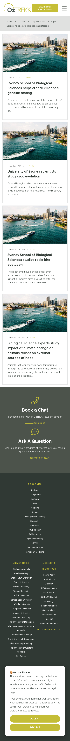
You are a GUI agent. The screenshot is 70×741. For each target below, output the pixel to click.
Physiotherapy (35, 530)
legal (53, 688)
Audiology (35, 490)
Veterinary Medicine (35, 552)
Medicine (35, 508)
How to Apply (49, 575)
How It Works (49, 579)
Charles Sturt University (21, 578)
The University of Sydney (21, 643)
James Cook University (21, 600)
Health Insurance (49, 606)
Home (9, 21)
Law (35, 503)
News (22, 21)
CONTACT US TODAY (39, 458)
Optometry (35, 521)
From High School (49, 630)
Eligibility (49, 584)
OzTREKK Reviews (49, 597)
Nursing (35, 512)
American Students (49, 623)
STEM (35, 543)
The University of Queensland (21, 639)
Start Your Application (45, 8)
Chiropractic (35, 495)
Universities (21, 563)
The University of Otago (21, 635)
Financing (48, 601)
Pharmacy (35, 525)
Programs (35, 484)
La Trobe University (21, 604)
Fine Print (49, 619)
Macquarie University (21, 609)
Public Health (35, 534)
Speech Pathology (35, 539)
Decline (35, 727)
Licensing (49, 563)
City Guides (21, 656)
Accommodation (48, 615)
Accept (35, 718)
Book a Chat (48, 592)
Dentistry (35, 499)
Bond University (21, 573)
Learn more (39, 423)
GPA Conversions (49, 588)
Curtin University (21, 582)
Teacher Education (35, 547)
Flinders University (21, 591)
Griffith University (21, 595)
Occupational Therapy (35, 517)
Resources (49, 569)
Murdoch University (21, 617)
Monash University (21, 613)
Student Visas (48, 610)
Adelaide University (21, 569)
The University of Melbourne (21, 622)
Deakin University (21, 587)
